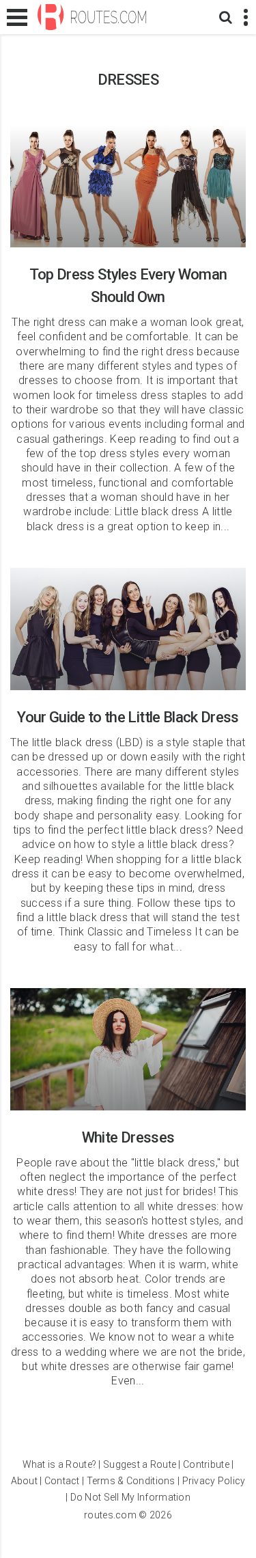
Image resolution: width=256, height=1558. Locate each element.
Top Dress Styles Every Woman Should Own (128, 186)
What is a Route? (59, 1464)
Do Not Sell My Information (130, 1497)
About (24, 1480)
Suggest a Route (139, 1464)
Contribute (206, 1464)
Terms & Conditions (131, 1480)
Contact (62, 1480)
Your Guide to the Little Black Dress (128, 629)
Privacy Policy (214, 1480)
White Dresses (128, 1049)
